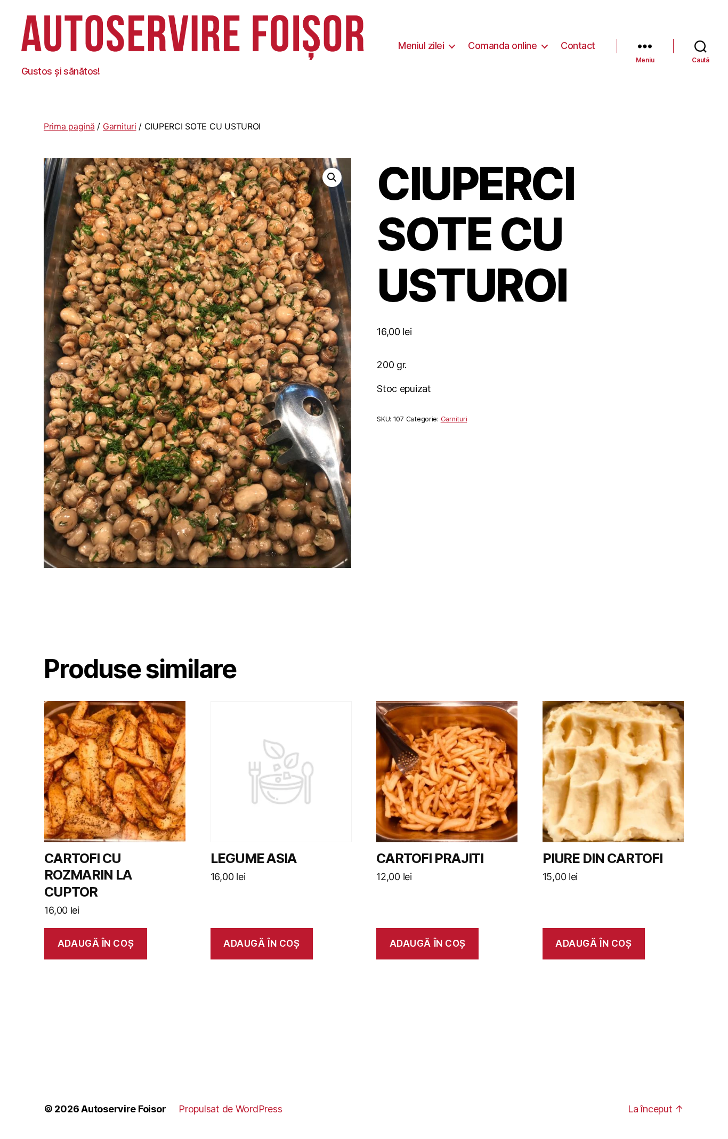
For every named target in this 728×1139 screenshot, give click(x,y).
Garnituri (119, 126)
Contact (578, 45)
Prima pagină (69, 126)
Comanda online (502, 45)
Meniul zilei (421, 45)
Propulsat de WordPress (230, 1108)
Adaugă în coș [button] (96, 943)
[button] (332, 177)
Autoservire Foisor (123, 1108)
